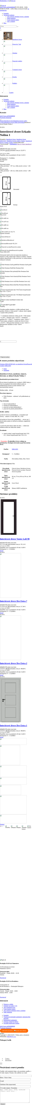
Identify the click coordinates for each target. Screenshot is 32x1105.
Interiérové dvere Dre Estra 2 (13, 663)
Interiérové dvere (9, 121)
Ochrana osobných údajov (11, 1021)
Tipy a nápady (11, 21)
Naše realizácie (11, 18)
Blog (5, 23)
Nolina (22, 122)
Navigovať (3, 978)
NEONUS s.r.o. (11, 1036)
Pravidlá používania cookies (11, 1023)
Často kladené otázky (13, 20)
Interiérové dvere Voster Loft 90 (15, 539)
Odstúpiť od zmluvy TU (10, 1006)
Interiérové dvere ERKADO (13, 122)
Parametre (6, 370)
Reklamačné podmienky (10, 1020)
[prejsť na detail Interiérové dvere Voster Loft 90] (8, 535)
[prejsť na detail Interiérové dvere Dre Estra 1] (10, 721)
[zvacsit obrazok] (10, 125)
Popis (5, 369)
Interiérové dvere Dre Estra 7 (13, 601)
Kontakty (6, 13)
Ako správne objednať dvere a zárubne (18, 16)
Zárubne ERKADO (5, 364)
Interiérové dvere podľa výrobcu (16, 141)
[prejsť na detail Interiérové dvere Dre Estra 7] (10, 597)
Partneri (2, 824)
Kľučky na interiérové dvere (19, 364)
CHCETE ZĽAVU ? (8, 1030)
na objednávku (9, 975)
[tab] (18, 369)
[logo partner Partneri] (13, 744)
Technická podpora (9, 15)
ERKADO (15, 449)
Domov (2, 121)
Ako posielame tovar (9, 1007)
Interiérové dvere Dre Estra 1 (13, 725)
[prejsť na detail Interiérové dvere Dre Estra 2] (10, 659)
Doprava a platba (8, 1004)
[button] (1, 550)
